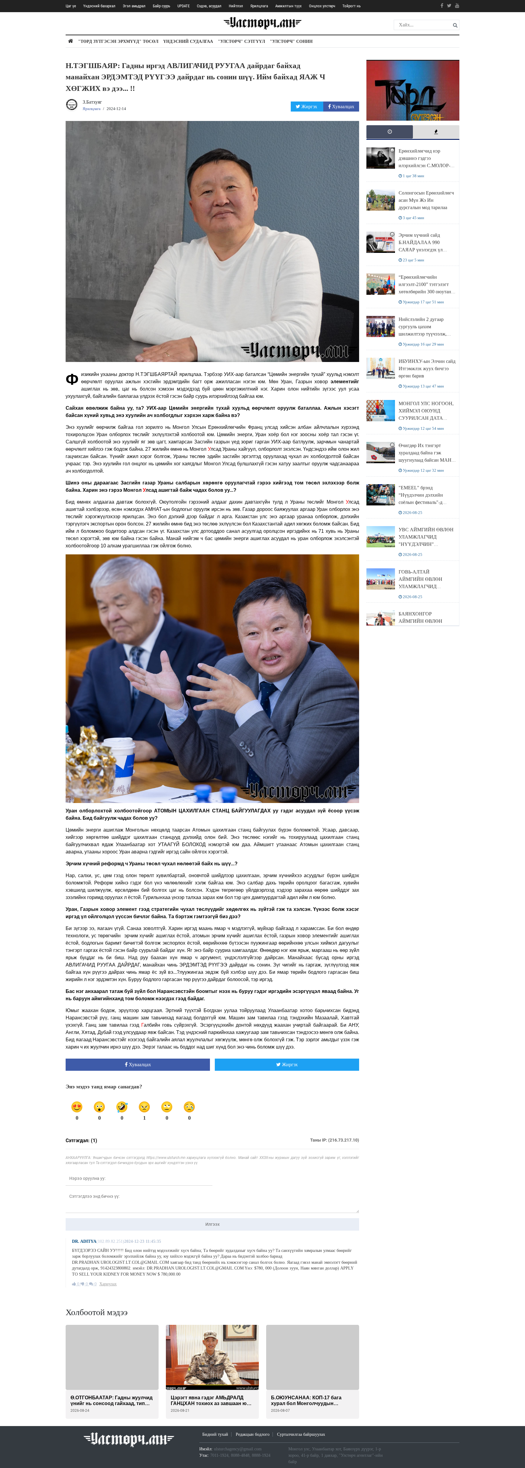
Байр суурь (161, 6)
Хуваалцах (342, 106)
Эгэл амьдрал (134, 6)
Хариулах (108, 1284)
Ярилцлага (259, 6)
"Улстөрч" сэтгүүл (241, 41)
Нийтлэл (236, 6)
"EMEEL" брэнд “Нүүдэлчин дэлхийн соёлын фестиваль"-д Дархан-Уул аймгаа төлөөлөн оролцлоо (421, 502)
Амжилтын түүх (288, 6)
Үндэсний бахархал (99, 6)
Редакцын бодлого (252, 1434)
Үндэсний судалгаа (188, 41)
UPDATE (183, 6)
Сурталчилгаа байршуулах (301, 1434)
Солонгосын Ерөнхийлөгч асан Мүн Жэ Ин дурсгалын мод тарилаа (426, 200)
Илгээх (212, 1224)
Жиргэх (309, 106)
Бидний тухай (215, 1434)
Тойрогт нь (351, 6)
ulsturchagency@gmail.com (238, 1449)
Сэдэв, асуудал (209, 6)
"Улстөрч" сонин (291, 41)
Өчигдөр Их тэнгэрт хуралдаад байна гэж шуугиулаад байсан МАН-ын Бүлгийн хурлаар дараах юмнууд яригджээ (426, 460)
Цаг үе (71, 6)
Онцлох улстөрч (322, 6)
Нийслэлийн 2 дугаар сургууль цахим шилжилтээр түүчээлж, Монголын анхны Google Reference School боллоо (425, 334)
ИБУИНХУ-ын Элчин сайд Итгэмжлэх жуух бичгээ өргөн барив (427, 368)
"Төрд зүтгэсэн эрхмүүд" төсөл (118, 41)
